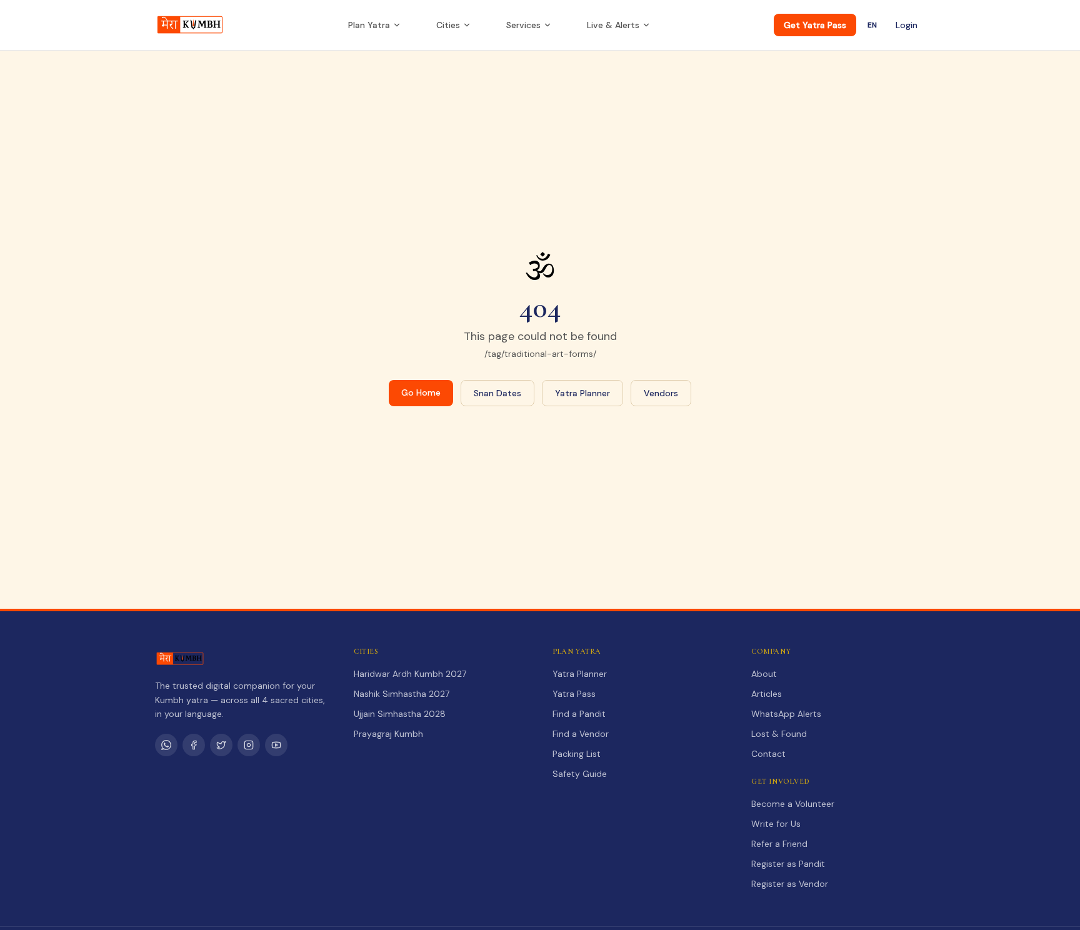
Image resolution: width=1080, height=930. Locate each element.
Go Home (421, 392)
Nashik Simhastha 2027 (401, 693)
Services (523, 25)
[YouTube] (276, 745)
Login (907, 25)
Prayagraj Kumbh (388, 733)
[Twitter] (221, 745)
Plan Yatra (369, 25)
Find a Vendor (580, 733)
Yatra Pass (574, 693)
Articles (766, 693)
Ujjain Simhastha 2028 (400, 713)
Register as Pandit (788, 863)
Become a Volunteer (792, 803)
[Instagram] (249, 745)
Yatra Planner (582, 393)
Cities (448, 25)
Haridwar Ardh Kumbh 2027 (410, 673)
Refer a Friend (779, 843)
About (764, 673)
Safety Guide (579, 773)
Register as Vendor (789, 883)
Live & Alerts (613, 25)
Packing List (576, 753)
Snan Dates (497, 393)
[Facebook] (193, 745)
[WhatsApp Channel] (166, 745)
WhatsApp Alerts (786, 713)
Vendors (661, 393)
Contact (768, 753)
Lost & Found (779, 733)
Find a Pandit (579, 713)
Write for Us (776, 823)
